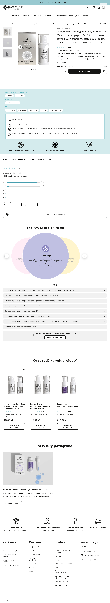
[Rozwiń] (18, 15)
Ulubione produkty (36, 555)
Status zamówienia (10, 547)
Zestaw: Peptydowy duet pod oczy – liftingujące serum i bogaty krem (14, 406)
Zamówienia (9, 541)
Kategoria (34, 24)
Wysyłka (58, 547)
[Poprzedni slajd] (20, 47)
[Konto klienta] (99, 7)
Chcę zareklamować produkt (10, 555)
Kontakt (6, 569)
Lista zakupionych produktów (35, 559)
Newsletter (33, 571)
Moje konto (35, 541)
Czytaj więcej (62, 62)
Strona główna (17, 24)
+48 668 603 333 (90, 551)
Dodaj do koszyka (14, 426)
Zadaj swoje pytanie (55, 337)
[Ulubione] (93, 7)
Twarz (26, 24)
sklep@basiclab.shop (91, 555)
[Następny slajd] (47, 47)
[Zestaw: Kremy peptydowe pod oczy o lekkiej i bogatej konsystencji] (41, 384)
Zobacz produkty (45, 266)
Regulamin (58, 556)
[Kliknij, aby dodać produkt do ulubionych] (104, 71)
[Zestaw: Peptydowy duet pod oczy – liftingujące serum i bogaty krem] (15, 384)
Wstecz (6, 24)
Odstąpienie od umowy (63, 563)
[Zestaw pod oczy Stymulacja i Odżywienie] (68, 384)
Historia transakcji (35, 564)
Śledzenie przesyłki (10, 551)
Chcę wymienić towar (11, 565)
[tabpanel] (33, 47)
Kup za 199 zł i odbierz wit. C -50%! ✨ (55, 2)
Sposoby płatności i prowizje (62, 551)
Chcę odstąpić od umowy (9, 561)
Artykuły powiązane (55, 446)
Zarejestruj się (34, 547)
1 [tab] (31, 69)
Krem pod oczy (45, 24)
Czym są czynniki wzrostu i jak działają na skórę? (25, 490)
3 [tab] (35, 69)
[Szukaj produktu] (95, 15)
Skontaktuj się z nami (89, 544)
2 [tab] (33, 69)
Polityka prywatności (62, 560)
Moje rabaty (33, 568)
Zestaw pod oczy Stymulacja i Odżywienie (67, 405)
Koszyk (31, 551)
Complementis (63, 28)
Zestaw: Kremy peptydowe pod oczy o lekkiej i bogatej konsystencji (40, 406)
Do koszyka (84, 71)
